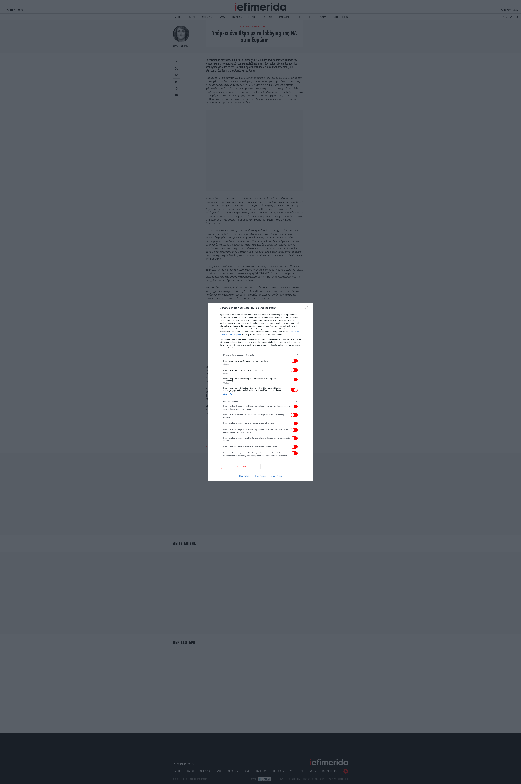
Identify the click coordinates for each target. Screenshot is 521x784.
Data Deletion (245, 476)
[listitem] (260, 354)
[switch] (294, 361)
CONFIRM (241, 466)
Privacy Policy (276, 476)
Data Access (260, 476)
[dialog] (260, 392)
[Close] (307, 308)
